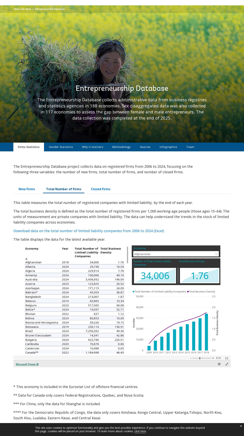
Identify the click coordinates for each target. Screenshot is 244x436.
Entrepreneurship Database (50, 9)
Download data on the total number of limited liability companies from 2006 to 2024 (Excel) (88, 230)
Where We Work (22, 9)
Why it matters (92, 147)
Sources (145, 147)
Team (190, 147)
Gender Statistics (61, 147)
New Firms (27, 189)
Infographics (168, 147)
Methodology (121, 147)
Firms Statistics (28, 147)
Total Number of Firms (63, 189)
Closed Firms (100, 189)
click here (140, 431)
